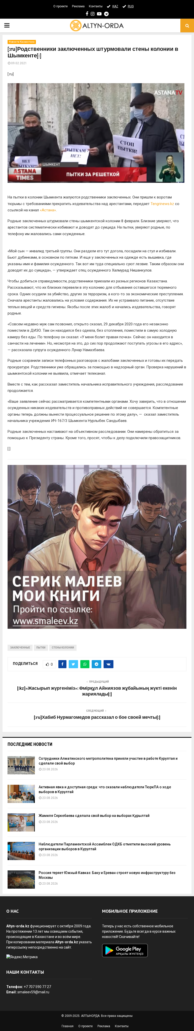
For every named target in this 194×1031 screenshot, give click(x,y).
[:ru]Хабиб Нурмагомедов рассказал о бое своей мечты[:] (97, 717)
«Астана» (48, 210)
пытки (40, 647)
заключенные (20, 647)
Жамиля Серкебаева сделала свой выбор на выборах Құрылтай (94, 816)
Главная (68, 1026)
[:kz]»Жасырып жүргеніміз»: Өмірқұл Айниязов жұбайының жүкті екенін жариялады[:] (97, 691)
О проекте (60, 6)
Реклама (78, 6)
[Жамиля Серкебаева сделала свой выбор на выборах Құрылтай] (21, 822)
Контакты (96, 6)
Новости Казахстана (22, 41)
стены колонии (63, 647)
